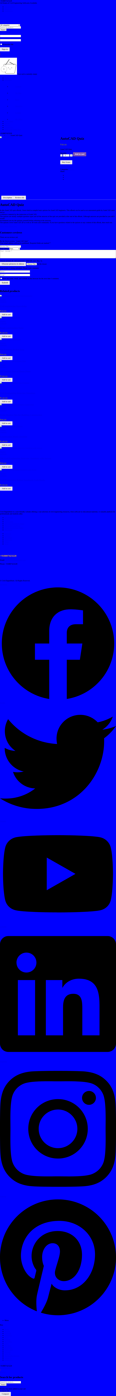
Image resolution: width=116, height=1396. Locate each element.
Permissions (9, 522)
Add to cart (79, 154)
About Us (8, 9)
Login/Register (5, 32)
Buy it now (66, 162)
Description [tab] (7, 198)
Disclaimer (8, 530)
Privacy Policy (10, 7)
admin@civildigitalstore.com (15, 560)
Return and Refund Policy (14, 528)
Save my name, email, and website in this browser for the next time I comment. (31, 278)
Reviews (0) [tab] (19, 198)
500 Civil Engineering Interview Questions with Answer (25, 458)
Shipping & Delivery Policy (14, 524)
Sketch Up (8, 540)
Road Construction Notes (11, 328)
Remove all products (18, 1394)
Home (2, 135)
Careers (7, 520)
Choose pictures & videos (13, 264)
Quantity (63, 153)
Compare (5, 1394)
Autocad (8, 534)
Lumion (7, 536)
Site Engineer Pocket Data (12, 349)
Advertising (9, 518)
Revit (6, 544)
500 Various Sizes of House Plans (15, 371)
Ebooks (7, 135)
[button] (6, 315)
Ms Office (8, 538)
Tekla (6, 542)
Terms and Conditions (12, 526)
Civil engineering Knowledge (13, 306)
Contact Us (9, 11)
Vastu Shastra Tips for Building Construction (21, 415)
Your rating (4, 249)
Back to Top (4, 1387)
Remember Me (7, 44)
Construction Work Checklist (13, 436)
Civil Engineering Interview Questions (17, 393)
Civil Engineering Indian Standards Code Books (22, 480)
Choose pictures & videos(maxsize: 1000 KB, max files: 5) (21, 261)
